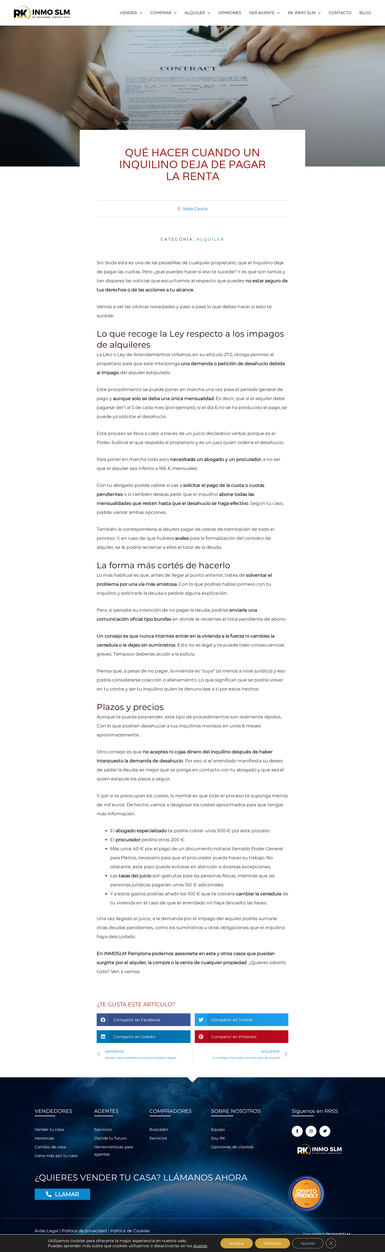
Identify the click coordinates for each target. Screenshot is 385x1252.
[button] (131, 13)
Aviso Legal (47, 1230)
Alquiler (210, 239)
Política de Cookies (130, 1230)
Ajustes (308, 1243)
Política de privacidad (84, 1230)
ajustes (200, 1245)
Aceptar (236, 1243)
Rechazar (273, 1243)
